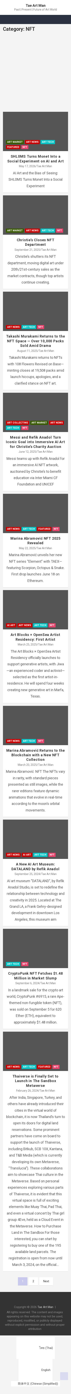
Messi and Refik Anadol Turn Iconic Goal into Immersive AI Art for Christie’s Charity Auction (35, 442)
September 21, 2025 (27, 249)
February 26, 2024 (27, 1090)
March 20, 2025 (27, 764)
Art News (32, 142)
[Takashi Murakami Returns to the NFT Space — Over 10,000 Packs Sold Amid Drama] (13, 302)
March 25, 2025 (27, 644)
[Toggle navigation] (8, 19)
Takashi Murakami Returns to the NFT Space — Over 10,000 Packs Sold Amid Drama (35, 341)
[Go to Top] (64, 1376)
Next (46, 1281)
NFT (24, 147)
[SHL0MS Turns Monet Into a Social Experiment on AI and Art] (13, 122)
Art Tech (48, 142)
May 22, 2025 (27, 548)
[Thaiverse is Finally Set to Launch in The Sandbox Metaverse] (13, 1042)
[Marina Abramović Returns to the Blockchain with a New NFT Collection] (13, 716)
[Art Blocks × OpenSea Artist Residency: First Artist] (13, 600)
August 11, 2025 (27, 350)
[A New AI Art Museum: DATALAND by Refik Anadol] (13, 830)
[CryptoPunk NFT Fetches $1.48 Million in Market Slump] (13, 939)
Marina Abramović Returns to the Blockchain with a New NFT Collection (35, 755)
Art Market (15, 142)
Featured (13, 147)
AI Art (11, 625)
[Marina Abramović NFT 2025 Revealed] (13, 504)
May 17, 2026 (27, 166)
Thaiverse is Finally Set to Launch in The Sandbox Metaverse (35, 1081)
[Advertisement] (35, 74)
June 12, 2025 (27, 451)
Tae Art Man (36, 5)
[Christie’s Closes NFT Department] (13, 205)
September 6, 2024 (27, 983)
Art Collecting (17, 422)
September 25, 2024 (27, 874)
